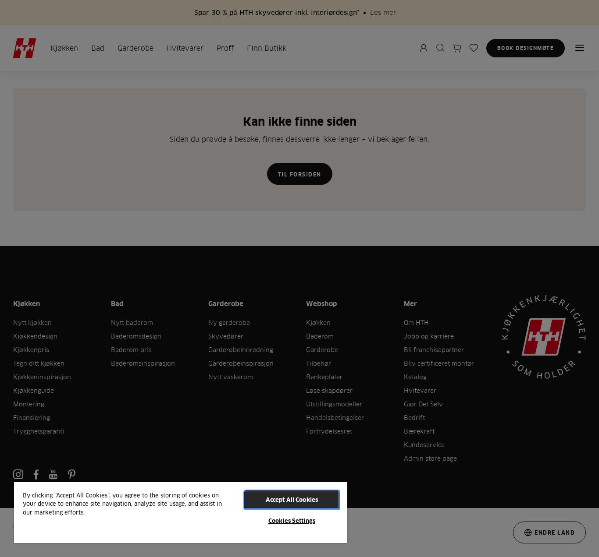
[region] (180, 512)
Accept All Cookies (292, 499)
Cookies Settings (291, 520)
